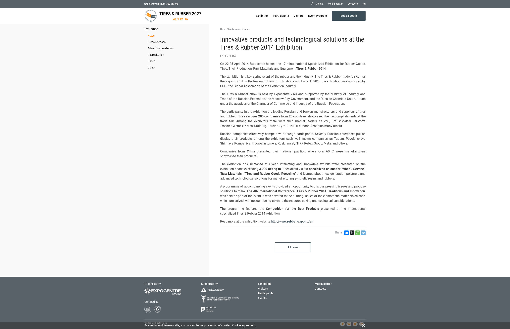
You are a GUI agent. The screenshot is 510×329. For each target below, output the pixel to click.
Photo (151, 61)
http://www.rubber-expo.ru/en (292, 221)
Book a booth (348, 15)
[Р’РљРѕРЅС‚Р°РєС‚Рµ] (346, 232)
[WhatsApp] (357, 232)
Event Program (317, 15)
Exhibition (262, 15)
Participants (281, 15)
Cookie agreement (243, 325)
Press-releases (157, 42)
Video (151, 67)
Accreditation (156, 54)
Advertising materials (161, 48)
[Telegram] (363, 232)
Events (262, 298)
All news (293, 247)
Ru (364, 3)
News (151, 35)
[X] (352, 232)
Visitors (298, 15)
